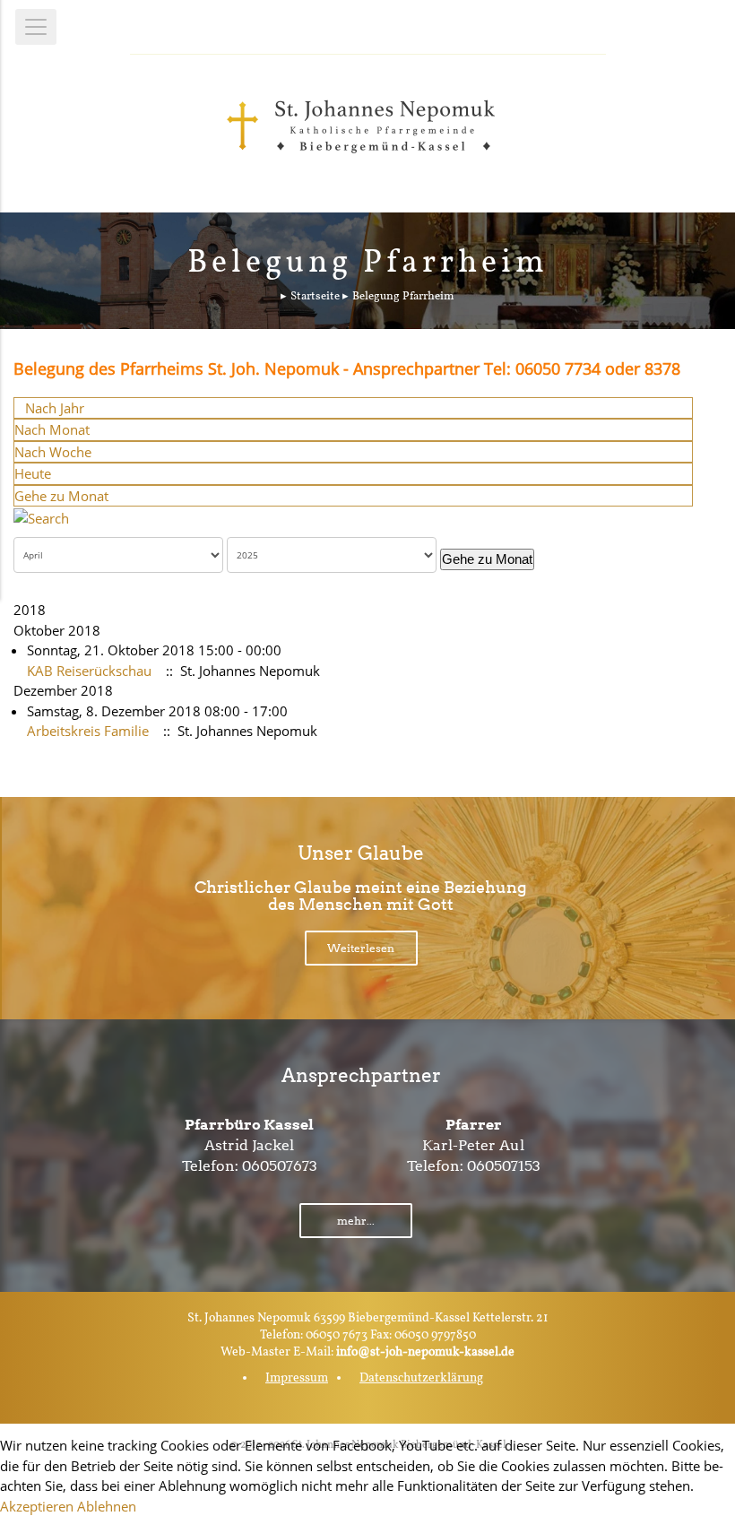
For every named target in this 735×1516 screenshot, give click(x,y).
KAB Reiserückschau (89, 671)
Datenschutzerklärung (421, 1378)
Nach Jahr (54, 408)
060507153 (503, 1165)
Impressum (296, 1378)
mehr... (356, 1220)
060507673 (279, 1165)
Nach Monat (52, 429)
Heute (32, 473)
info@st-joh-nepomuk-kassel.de (425, 1352)
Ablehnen (106, 1506)
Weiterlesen (360, 948)
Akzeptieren (37, 1506)
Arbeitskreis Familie (88, 731)
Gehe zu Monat (61, 496)
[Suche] (41, 516)
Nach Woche (52, 452)
